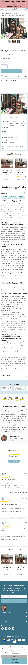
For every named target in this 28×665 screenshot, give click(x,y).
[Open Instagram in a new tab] (6, 628)
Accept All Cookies (14, 662)
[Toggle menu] (2, 9)
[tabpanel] (14, 104)
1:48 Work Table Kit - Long (7, 173)
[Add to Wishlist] (25, 71)
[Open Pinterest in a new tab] (9, 628)
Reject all (14, 659)
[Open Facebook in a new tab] (2, 628)
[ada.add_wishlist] (11, 166)
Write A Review (14, 461)
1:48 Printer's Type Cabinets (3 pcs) (20, 173)
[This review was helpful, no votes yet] (22, 492)
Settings (14, 656)
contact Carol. (21, 368)
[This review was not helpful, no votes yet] (25, 492)
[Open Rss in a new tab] (13, 628)
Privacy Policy (15, 653)
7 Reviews (24, 176)
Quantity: (3, 62)
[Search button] (5, 9)
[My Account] (23, 9)
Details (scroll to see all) (9, 118)
